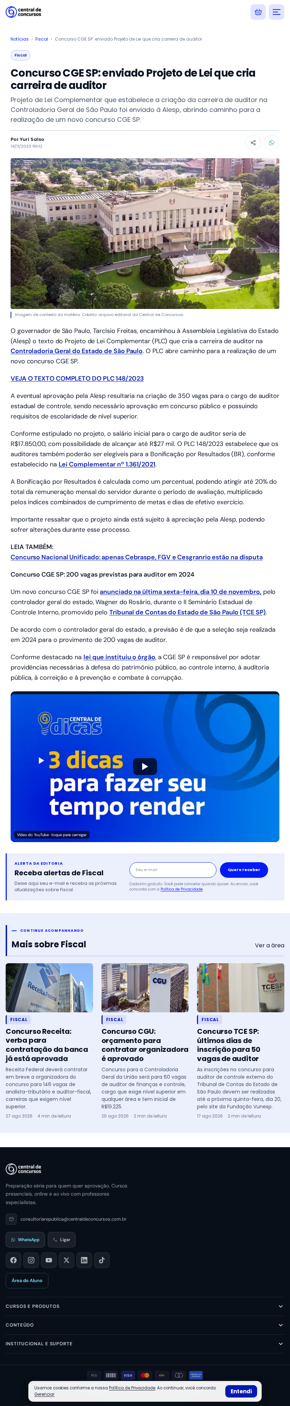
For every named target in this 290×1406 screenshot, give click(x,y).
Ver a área (269, 945)
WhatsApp (29, 1240)
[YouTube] (49, 1260)
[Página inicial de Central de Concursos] (23, 1169)
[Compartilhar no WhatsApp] (271, 142)
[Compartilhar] (253, 142)
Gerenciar (44, 1394)
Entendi (241, 1391)
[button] (145, 766)
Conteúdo (20, 1325)
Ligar (65, 1240)
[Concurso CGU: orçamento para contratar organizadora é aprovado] (145, 987)
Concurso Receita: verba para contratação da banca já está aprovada (47, 1045)
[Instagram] (31, 1260)
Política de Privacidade (182, 889)
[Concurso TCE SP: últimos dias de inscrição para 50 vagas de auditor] (240, 987)
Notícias (20, 39)
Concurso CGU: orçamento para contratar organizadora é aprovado (145, 1045)
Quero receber (244, 869)
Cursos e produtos (32, 1306)
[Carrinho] (258, 12)
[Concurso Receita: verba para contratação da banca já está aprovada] (49, 987)
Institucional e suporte (39, 1344)
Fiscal (41, 39)
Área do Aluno (27, 1280)
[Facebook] (13, 1260)
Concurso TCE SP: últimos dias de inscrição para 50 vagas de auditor (228, 1045)
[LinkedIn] (84, 1260)
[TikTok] (102, 1260)
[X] (66, 1260)
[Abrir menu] (276, 12)
